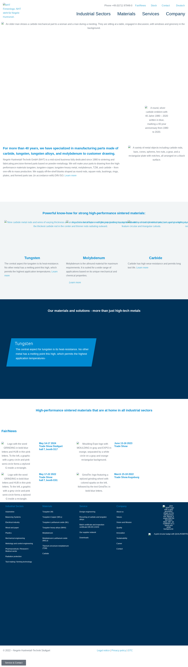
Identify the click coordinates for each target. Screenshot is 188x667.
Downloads (84, 538)
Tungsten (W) (47, 512)
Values (119, 517)
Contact (166, 5)
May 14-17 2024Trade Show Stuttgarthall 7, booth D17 (51, 446)
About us (120, 512)
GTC (130, 650)
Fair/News (140, 5)
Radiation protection (13, 556)
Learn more (71, 175)
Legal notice (103, 650)
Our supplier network (87, 532)
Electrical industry (12, 522)
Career (119, 544)
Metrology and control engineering (19, 544)
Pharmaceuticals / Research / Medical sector (17, 550)
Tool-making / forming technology (18, 562)
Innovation (120, 533)
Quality (119, 528)
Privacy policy (118, 650)
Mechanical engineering (15, 538)
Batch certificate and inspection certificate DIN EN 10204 (91, 526)
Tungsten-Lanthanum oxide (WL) (55, 522)
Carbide (45, 554)
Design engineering (87, 512)
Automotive (9, 512)
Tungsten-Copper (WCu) (52, 517)
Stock (154, 5)
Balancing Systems (13, 517)
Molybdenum (47, 533)
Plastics (8, 533)
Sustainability (121, 538)
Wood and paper (12, 528)
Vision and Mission (124, 522)
